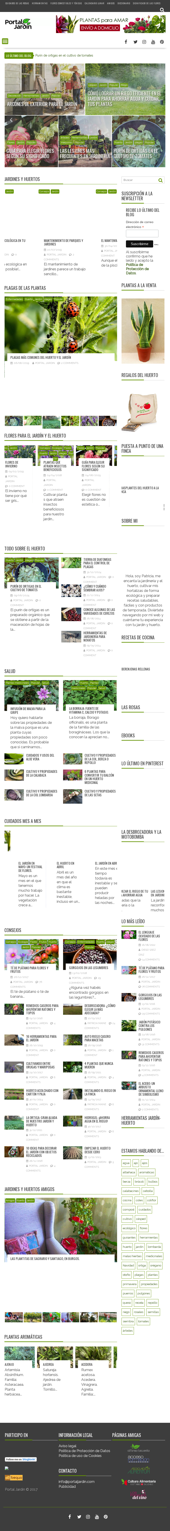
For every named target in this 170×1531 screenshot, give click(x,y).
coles (139, 1200)
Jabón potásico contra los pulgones (149, 1025)
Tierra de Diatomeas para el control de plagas (97, 563)
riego (126, 1312)
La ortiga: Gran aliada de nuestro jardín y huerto (41, 1121)
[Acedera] (65, 1357)
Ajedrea (19, 1364)
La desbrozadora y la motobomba (141, 834)
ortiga (142, 1265)
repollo (152, 1302)
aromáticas (146, 1172)
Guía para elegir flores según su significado (21, 466)
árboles (65, 137)
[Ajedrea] (26, 1357)
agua (126, 1163)
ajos (144, 1163)
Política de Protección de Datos (84, 1451)
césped (141, 1219)
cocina (127, 1200)
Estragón (98, 1364)
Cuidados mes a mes (22, 821)
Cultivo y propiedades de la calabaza (41, 773)
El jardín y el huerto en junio (21, 865)
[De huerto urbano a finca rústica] (140, 481)
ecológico (129, 1228)
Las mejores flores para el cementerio (97, 466)
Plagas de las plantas (25, 288)
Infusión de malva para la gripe (27, 710)
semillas (153, 1312)
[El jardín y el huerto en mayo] (61, 849)
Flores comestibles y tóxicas (66, 3)
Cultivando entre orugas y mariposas (40, 1065)
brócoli (139, 1181)
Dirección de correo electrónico (139, 224)
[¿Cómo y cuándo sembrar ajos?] (89, 206)
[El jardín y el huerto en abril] (99, 849)
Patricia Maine (96, 1023)
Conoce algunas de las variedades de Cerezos (99, 611)
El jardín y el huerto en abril (98, 865)
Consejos (119, 137)
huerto (127, 1246)
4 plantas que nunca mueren (99, 1065)
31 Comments (150, 1044)
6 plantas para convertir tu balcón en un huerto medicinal (99, 777)
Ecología (12, 137)
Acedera (58, 1364)
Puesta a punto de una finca (142, 448)
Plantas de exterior (115, 90)
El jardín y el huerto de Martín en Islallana (41, 1306)
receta (139, 1302)
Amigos (111, 3)
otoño (126, 1274)
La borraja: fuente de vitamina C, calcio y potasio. (89, 710)
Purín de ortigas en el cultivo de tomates (25, 588)
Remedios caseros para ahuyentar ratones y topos (42, 1009)
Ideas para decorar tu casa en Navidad (31, 218)
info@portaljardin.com (77, 1482)
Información (95, 90)
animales (13, 95)
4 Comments (150, 1075)
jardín (139, 1246)
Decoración (24, 191)
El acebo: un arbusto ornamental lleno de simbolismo (151, 1089)
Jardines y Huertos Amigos (29, 1189)
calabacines (131, 1191)
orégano (155, 1265)
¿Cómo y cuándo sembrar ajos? (85, 222)
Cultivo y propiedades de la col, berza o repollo (100, 759)
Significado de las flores (146, 3)
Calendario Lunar (94, 3)
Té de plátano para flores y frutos (29, 969)
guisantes (129, 1237)
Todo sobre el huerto (24, 548)
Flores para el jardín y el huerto (35, 435)
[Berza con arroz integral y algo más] (142, 652)
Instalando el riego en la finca (100, 1092)
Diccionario (124, 3)
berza (126, 1181)
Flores (9, 448)
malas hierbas (132, 1256)
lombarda (154, 1246)
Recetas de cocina (138, 637)
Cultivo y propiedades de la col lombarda (41, 793)
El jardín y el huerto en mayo (59, 865)
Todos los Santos (102, 453)
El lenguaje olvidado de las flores (149, 936)
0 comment (22, 489)
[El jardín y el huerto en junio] (22, 849)
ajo (136, 1163)
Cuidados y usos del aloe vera (40, 757)
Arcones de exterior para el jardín (59, 55)
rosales (138, 1312)
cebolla (148, 1191)
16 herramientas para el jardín (41, 1038)
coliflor (151, 1200)
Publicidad (67, 1486)
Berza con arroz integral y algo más (141, 679)
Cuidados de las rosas (17, 3)
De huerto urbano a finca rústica (138, 507)
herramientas (149, 1237)
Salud (9, 671)
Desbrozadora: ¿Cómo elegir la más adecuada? (100, 1009)
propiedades (149, 1284)
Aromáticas (69, 191)
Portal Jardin (23, 230)
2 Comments (150, 1109)
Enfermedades (27, 299)
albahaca (129, 1172)
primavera (130, 1284)
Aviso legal (67, 1446)
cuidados (145, 1209)
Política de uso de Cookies (80, 1456)
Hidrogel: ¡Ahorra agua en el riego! (97, 1119)
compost (128, 1209)
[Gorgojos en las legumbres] (61, 328)
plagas (44, 137)
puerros (128, 1293)
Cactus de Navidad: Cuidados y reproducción (59, 468)
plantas (153, 1274)
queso (127, 1302)
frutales (76, 137)
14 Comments (151, 959)
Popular (35, 95)
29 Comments (70, 363)
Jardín (24, 95)
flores (143, 1228)
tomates (143, 1321)
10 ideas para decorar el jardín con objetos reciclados (41, 1152)
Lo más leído (133, 921)
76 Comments (151, 986)
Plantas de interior (64, 453)
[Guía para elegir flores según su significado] (22, 455)
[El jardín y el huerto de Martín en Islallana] (61, 1254)
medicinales (154, 1256)
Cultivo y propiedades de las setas (100, 793)
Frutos (86, 137)
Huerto (23, 137)
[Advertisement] (146, 798)
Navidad (38, 191)
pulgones (143, 1293)
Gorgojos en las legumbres (30, 357)
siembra (128, 1321)
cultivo (127, 1219)
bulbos (152, 1181)
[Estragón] (103, 1357)
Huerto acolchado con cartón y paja (42, 1092)
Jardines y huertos (22, 179)
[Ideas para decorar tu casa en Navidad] (32, 204)
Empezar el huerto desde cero (97, 1150)
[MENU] (5, 41)
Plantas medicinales (17, 682)
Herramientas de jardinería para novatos (95, 636)
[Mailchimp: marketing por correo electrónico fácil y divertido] (156, 248)
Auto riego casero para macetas (97, 1038)
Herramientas (40, 3)
